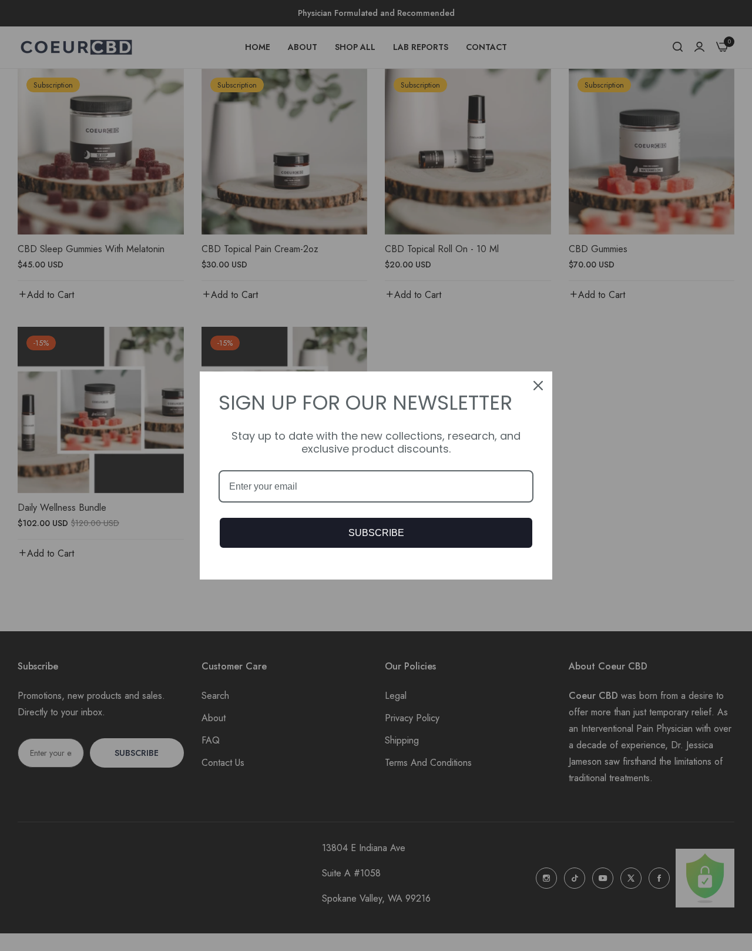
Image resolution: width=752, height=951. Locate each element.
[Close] (538, 385)
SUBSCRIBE (376, 533)
